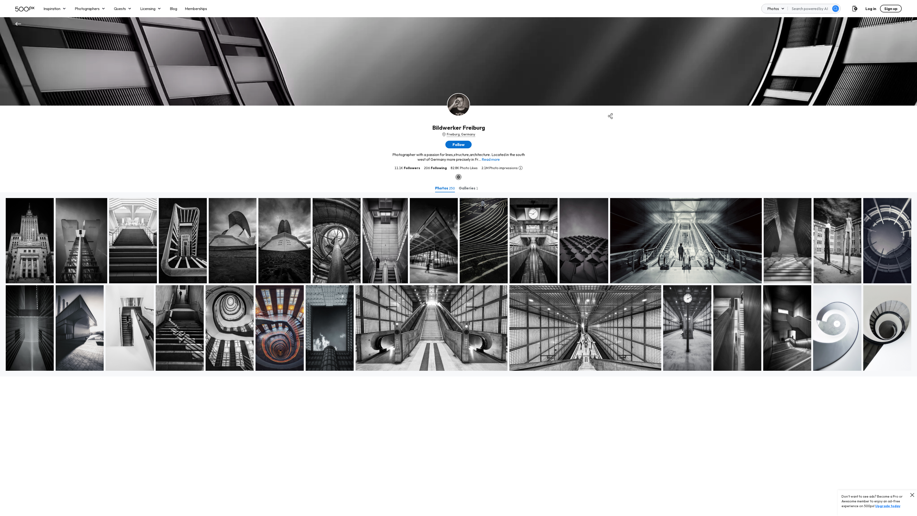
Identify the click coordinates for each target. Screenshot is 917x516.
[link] (30, 240)
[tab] (445, 188)
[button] (835, 8)
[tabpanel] (458, 284)
